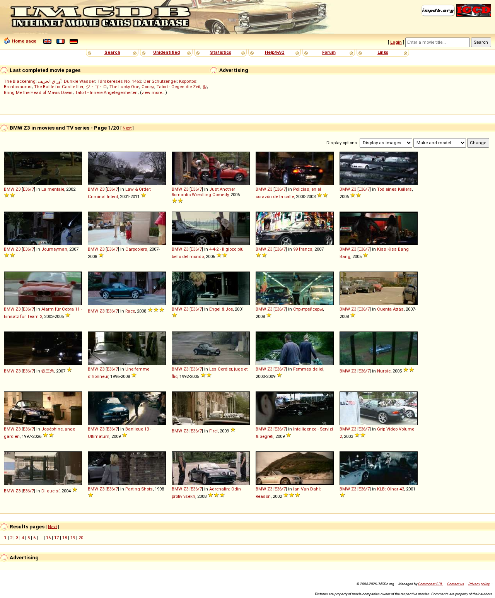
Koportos (187, 81)
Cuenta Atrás (390, 309)
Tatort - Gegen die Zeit (178, 86)
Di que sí (50, 491)
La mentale (52, 189)
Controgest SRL (430, 584)
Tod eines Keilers (394, 189)
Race (130, 311)
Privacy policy (479, 584)
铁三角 (47, 371)
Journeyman (54, 249)
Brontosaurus (18, 86)
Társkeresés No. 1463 (119, 81)
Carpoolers (136, 249)
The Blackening (20, 81)
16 (48, 537)
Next (127, 128)
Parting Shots (139, 489)
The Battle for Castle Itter (59, 86)
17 (56, 537)
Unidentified (166, 52)
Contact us (455, 584)
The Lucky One (124, 86)
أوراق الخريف (49, 81)
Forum (329, 52)
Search (112, 52)
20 (81, 537)
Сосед (148, 86)
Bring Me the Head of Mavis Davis (38, 92)
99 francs (302, 249)
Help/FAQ (275, 52)
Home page (24, 41)
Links (382, 52)
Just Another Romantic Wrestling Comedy (203, 191)
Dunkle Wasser (79, 81)
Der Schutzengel (160, 81)
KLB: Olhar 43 (390, 489)
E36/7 (28, 189)
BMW (9, 189)
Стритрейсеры (308, 309)
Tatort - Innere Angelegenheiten (106, 92)
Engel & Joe (221, 309)
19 (72, 537)
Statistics (220, 52)
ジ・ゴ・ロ (96, 86)
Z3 (17, 189)
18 (64, 537)
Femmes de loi (308, 369)
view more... (154, 92)
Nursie (384, 371)
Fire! (213, 431)
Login (396, 42)
